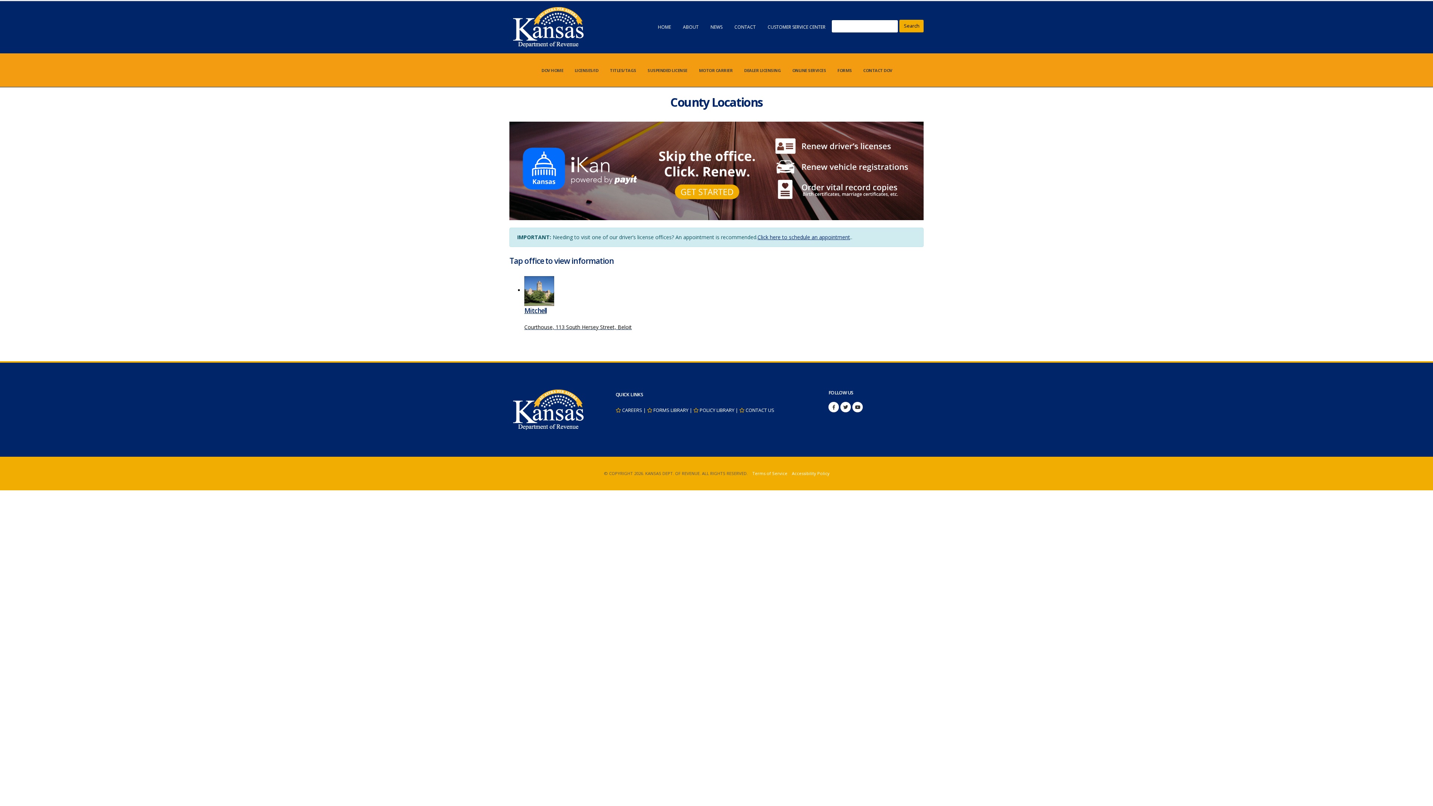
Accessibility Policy (811, 473)
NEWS (716, 27)
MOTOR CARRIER (716, 70)
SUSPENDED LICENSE (667, 70)
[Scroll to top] (1420, 797)
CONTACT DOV (877, 70)
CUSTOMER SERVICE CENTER (796, 27)
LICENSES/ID (587, 70)
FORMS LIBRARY (671, 410)
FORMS (844, 70)
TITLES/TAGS (623, 70)
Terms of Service (769, 473)
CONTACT (745, 27)
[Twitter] (845, 407)
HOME (664, 27)
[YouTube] (857, 407)
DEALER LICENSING (762, 70)
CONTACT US (760, 410)
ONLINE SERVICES (809, 70)
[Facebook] (833, 407)
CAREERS (632, 410)
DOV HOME (552, 70)
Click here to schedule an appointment (804, 237)
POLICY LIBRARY (717, 410)
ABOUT (691, 27)
